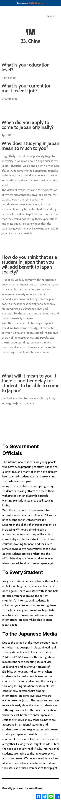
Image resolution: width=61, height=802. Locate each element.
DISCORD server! (36, 3)
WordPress (35, 788)
